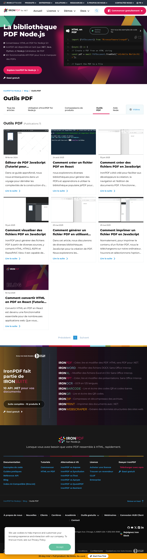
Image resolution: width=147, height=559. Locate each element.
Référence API (11, 476)
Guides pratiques (12, 471)
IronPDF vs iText (69, 476)
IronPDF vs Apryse (70, 480)
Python (10, 51)
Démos (68, 10)
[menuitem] (31, 2)
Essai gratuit (13, 78)
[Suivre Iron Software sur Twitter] (135, 528)
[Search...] (96, 10)
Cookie (109, 551)
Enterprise (95, 480)
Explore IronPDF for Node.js (21, 70)
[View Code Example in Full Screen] (139, 37)
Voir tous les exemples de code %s (124, 31)
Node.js (21, 51)
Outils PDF (99, 109)
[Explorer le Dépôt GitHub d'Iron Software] (128, 528)
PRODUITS (29, 3)
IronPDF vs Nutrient (71, 488)
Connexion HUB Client (132, 515)
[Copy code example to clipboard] (135, 37)
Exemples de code (13, 467)
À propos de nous (13, 515)
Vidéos (136, 109)
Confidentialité (96, 551)
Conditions (82, 551)
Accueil (37, 10)
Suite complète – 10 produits (23, 404)
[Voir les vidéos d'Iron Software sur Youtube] (132, 528)
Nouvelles (31, 515)
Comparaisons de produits (74, 109)
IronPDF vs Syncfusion (72, 471)
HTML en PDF (48, 471)
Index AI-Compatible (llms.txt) (19, 484)
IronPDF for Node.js (12, 501)
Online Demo (98, 31)
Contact (75, 520)
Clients (44, 515)
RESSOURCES (76, 3)
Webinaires (110, 515)
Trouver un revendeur (101, 471)
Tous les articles (11, 109)
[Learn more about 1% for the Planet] (128, 551)
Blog (5, 480)
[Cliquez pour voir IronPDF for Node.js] (15, 10)
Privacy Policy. (39, 540)
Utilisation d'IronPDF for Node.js (40, 109)
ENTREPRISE (45, 3)
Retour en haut (134, 501)
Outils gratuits (88, 515)
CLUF (92, 476)
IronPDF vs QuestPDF (72, 484)
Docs (83, 10)
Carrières (56, 515)
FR (140, 3)
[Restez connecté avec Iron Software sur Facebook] (139, 528)
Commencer (47, 467)
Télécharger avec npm (132, 467)
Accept (59, 547)
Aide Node (116, 109)
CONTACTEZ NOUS (123, 3)
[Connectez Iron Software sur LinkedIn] (142, 528)
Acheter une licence (100, 467)
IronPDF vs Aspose (70, 467)
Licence (51, 10)
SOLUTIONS (60, 3)
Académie (70, 515)
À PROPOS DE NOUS (96, 3)
